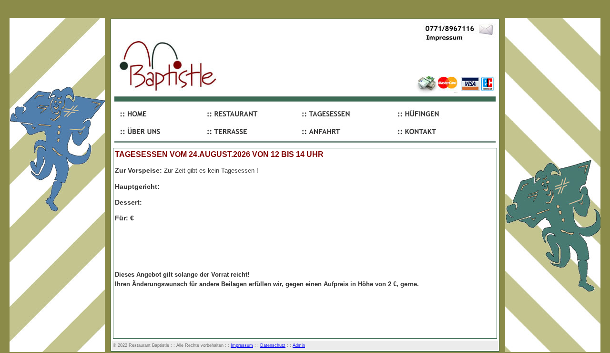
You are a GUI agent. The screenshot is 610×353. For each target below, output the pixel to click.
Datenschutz (272, 345)
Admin (299, 345)
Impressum (242, 345)
